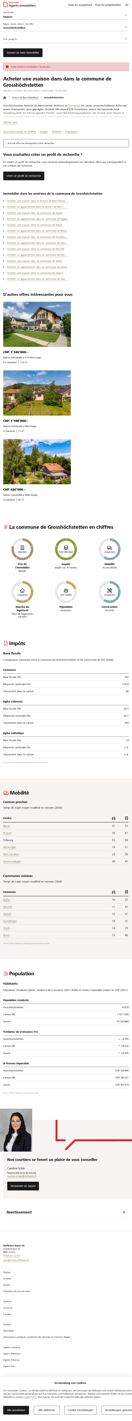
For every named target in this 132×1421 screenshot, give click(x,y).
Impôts (44, 131)
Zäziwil (7, 913)
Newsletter (8, 1330)
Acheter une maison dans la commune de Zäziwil (35, 272)
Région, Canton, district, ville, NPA (18, 24)
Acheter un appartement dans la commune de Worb (37, 266)
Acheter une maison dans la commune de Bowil (34, 224)
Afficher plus (10, 122)
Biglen (6, 899)
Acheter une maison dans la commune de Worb (34, 261)
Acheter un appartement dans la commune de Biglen (37, 218)
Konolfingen (10, 921)
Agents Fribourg (11, 1360)
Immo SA (7, 1308)
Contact (7, 1324)
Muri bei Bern (11, 854)
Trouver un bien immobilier (23, 52)
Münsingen (9, 847)
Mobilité (56, 131)
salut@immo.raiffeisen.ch (16, 1260)
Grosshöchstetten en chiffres (19, 131)
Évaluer (6, 1272)
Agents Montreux (12, 1353)
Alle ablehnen (46, 1410)
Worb (6, 928)
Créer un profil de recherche (24, 175)
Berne (6, 825)
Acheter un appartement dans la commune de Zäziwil (37, 278)
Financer (7, 1301)
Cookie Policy (30, 1397)
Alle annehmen (16, 1410)
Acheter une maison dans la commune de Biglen (34, 212)
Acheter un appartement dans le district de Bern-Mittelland (37, 206)
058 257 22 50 (12, 1255)
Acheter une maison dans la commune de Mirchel (35, 248)
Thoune (7, 833)
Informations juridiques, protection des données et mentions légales (36, 1337)
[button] (127, 5)
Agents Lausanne (11, 1347)
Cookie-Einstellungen (80, 1410)
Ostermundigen (12, 861)
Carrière (7, 1314)
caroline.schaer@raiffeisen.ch (22, 1176)
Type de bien (8, 12)
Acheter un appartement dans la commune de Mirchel (37, 254)
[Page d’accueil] (5, 97)
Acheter (7, 1278)
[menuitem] (80, 5)
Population (72, 131)
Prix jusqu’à (10, 39)
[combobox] (63, 27)
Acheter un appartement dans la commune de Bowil (37, 230)
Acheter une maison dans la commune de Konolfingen (37, 236)
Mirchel (7, 906)
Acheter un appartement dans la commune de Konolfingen (37, 242)
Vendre (6, 1285)
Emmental (74, 105)
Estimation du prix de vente (16, 1291)
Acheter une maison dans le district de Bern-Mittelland (37, 200)
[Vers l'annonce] (37, 324)
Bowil (6, 935)
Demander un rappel (23, 1185)
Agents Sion (9, 1366)
